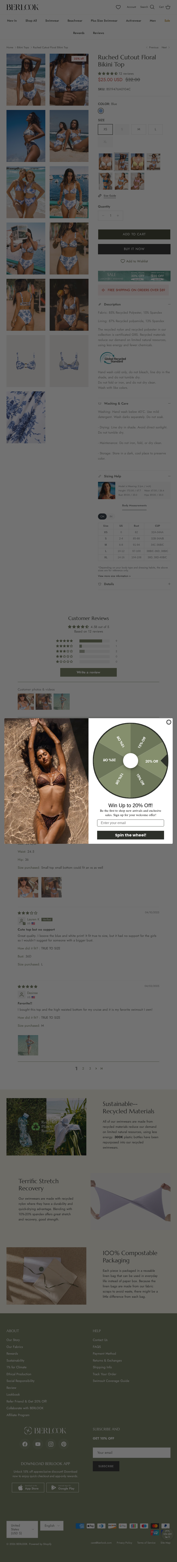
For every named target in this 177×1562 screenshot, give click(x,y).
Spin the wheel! (130, 835)
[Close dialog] (169, 722)
